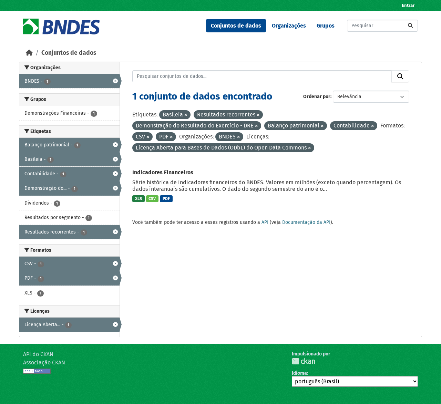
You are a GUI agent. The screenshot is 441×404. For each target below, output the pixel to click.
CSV (152, 198)
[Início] (29, 52)
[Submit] (410, 26)
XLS (138, 198)
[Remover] (185, 115)
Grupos (326, 25)
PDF (166, 198)
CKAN (303, 361)
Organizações (289, 25)
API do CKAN (38, 354)
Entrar (408, 5)
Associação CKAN (44, 362)
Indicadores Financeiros (162, 172)
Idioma (299, 373)
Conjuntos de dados (236, 25)
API (264, 222)
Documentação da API (306, 222)
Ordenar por (316, 97)
